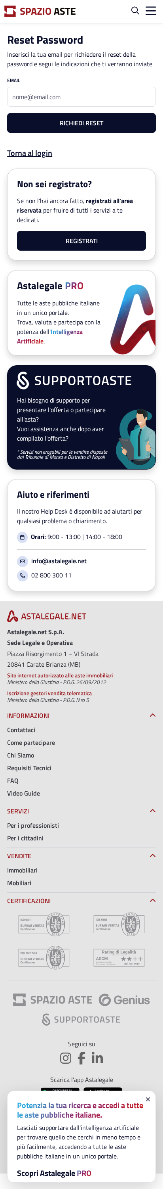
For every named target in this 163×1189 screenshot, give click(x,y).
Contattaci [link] (21, 729)
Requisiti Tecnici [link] (29, 768)
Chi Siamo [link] (20, 755)
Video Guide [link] (23, 793)
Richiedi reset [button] (81, 123)
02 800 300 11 (51, 575)
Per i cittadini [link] (25, 838)
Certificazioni (29, 900)
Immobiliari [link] (22, 870)
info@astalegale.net (59, 561)
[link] (46, 618)
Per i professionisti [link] (33, 825)
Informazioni (28, 715)
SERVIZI (18, 811)
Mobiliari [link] (19, 883)
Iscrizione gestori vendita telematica (49, 693)
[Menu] (149, 11)
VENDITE (19, 856)
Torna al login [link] (29, 153)
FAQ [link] (13, 780)
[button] (135, 11)
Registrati (82, 240)
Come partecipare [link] (31, 742)
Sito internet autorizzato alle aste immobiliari (60, 675)
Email (13, 80)
